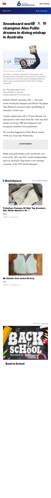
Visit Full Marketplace (40, 181)
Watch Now (43, 4)
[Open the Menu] (4, 4)
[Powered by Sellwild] (44, 324)
